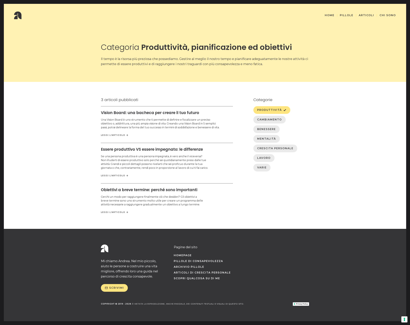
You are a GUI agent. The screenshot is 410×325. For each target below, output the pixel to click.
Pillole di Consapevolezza (198, 261)
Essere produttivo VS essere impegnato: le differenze (152, 149)
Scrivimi (116, 287)
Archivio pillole (189, 266)
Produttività (269, 109)
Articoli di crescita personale (202, 272)
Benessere (266, 129)
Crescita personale (275, 148)
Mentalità (266, 138)
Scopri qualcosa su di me (197, 278)
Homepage (183, 255)
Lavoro (264, 157)
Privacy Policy (302, 304)
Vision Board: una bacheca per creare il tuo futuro (150, 112)
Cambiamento (269, 119)
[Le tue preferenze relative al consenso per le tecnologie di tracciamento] (404, 319)
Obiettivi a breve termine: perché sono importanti (149, 189)
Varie (262, 167)
